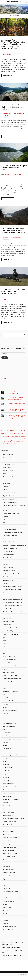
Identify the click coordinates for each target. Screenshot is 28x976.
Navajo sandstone (19, 436)
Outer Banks (6, 777)
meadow (10, 436)
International (6, 650)
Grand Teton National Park (9, 615)
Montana (5, 729)
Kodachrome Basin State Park (10, 675)
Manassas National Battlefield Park (11, 691)
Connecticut (6, 526)
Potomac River (7, 439)
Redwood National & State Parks (11, 793)
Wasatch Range (7, 907)
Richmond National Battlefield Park (11, 799)
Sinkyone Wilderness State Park (11, 853)
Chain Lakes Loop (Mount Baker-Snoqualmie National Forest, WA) (13, 943)
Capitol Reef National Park (9, 496)
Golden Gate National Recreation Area (12, 605)
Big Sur (4, 473)
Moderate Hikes (7, 720)
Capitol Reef (18, 430)
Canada (5, 489)
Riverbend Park (7, 802)
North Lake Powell (7, 767)
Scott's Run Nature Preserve (10, 837)
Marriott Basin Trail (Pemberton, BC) (11, 955)
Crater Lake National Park (9, 529)
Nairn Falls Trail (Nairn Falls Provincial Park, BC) (11, 951)
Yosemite (14, 443)
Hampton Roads (7, 624)
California (5, 430)
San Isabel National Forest (9, 821)
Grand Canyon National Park (10, 608)
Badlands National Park (9, 470)
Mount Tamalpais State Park (10, 736)
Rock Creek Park (7, 805)
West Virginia (16, 441)
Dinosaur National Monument (10, 548)
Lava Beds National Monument (10, 685)
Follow (4, 357)
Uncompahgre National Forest (10, 891)
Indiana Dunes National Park (10, 646)
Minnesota (5, 713)
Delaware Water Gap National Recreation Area (14, 545)
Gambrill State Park (8, 580)
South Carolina (6, 863)
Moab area (5, 716)
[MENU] (2, 2)
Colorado (4, 433)
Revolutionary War (7, 796)
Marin (4, 694)
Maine (4, 688)
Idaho (4, 637)
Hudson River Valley (8, 631)
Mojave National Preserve (9, 723)
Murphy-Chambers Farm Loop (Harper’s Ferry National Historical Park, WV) (13, 291)
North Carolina (6, 764)
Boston (5, 480)
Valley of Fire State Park (9, 901)
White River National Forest (10, 917)
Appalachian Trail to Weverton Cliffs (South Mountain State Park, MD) (13, 107)
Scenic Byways (6, 834)
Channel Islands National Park (10, 502)
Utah (23, 439)
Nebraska (5, 742)
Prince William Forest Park (9, 786)
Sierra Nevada (17, 439)
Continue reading (6, 76)
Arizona (5, 461)
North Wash (6, 771)
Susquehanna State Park (9, 882)
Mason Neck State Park (8, 701)
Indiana (5, 643)
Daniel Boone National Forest (10, 538)
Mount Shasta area (7, 732)
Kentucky (5, 669)
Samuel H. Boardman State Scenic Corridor (13, 818)
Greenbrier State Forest (9, 621)
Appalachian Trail (8, 426)
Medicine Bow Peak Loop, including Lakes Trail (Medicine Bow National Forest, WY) (16, 416)
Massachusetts (6, 704)
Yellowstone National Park (9, 926)
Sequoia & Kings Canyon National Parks (12, 840)
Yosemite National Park (9, 929)
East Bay (8, 433)
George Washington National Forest (12, 589)
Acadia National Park (8, 454)
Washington (6, 910)
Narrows (14, 436)
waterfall (10, 441)
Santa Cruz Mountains (8, 831)
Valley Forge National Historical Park (12, 898)
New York (5, 758)
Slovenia (5, 860)
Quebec (5, 790)
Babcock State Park (8, 467)
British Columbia (7, 483)
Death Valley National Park (9, 542)
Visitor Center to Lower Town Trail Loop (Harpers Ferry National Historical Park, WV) (13, 230)
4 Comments (6, 115)
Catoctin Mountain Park (9, 499)
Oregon (5, 774)
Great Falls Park (7, 618)
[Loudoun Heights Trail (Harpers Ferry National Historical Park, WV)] (14, 161)
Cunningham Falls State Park (10, 535)
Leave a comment (7, 54)
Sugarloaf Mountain (8, 879)
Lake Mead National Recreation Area (12, 678)
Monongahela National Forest (10, 726)
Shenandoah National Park (9, 847)
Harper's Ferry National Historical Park (12, 627)
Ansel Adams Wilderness (9, 457)
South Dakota (6, 866)
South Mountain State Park (9, 869)
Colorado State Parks (8, 519)
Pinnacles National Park (9, 783)
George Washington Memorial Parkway (12, 586)
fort (11, 433)
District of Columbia (8, 551)
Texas (4, 885)
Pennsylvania (6, 780)
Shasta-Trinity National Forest (10, 844)
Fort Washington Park (8, 577)
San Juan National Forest (9, 825)
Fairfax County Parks (8, 567)
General (5, 583)
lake (18, 433)
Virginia (4, 441)
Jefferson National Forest (9, 659)
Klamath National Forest (9, 672)
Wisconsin (5, 920)
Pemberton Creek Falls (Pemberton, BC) (11, 947)
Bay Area (20, 427)
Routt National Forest (8, 812)
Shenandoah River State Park (10, 850)
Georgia (5, 592)
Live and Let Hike (14, 1)
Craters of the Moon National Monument (13, 532)
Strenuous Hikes (7, 875)
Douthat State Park (8, 558)
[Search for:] (14, 335)
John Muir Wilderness (8, 662)
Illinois (4, 640)
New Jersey (6, 751)
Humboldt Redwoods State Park (11, 634)
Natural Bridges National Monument (12, 739)
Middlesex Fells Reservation (10, 710)
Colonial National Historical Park (11, 513)
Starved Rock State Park (9, 872)
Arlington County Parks (9, 464)
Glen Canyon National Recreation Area (12, 599)
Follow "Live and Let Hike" (9, 344)
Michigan (5, 707)
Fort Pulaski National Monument (11, 573)
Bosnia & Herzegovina (8, 476)
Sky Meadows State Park (9, 856)
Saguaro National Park (8, 815)
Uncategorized (6, 888)
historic (14, 433)
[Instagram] (2, 378)
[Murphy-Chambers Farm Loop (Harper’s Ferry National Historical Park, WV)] (14, 285)
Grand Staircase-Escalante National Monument (14, 612)
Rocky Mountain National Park (10, 809)
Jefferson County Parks (9, 656)
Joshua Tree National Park (9, 666)
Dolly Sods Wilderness (8, 554)
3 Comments (6, 299)
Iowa (4, 653)
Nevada (5, 745)
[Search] (24, 2)
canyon (12, 430)
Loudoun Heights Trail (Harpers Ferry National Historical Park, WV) (14, 167)
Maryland (7, 436)
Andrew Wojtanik (19, 52)
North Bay (5, 761)
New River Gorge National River (11, 755)
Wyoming (5, 923)
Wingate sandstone (9, 443)
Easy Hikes (5, 564)
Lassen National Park (8, 681)
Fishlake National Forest (9, 570)
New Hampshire (7, 748)
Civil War (23, 430)
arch (12, 426)
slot (21, 439)
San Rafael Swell (7, 828)
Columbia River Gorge (8, 523)
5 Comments (6, 176)
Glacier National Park (8, 596)
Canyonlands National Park (9, 492)
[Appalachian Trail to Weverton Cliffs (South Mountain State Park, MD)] (14, 101)
